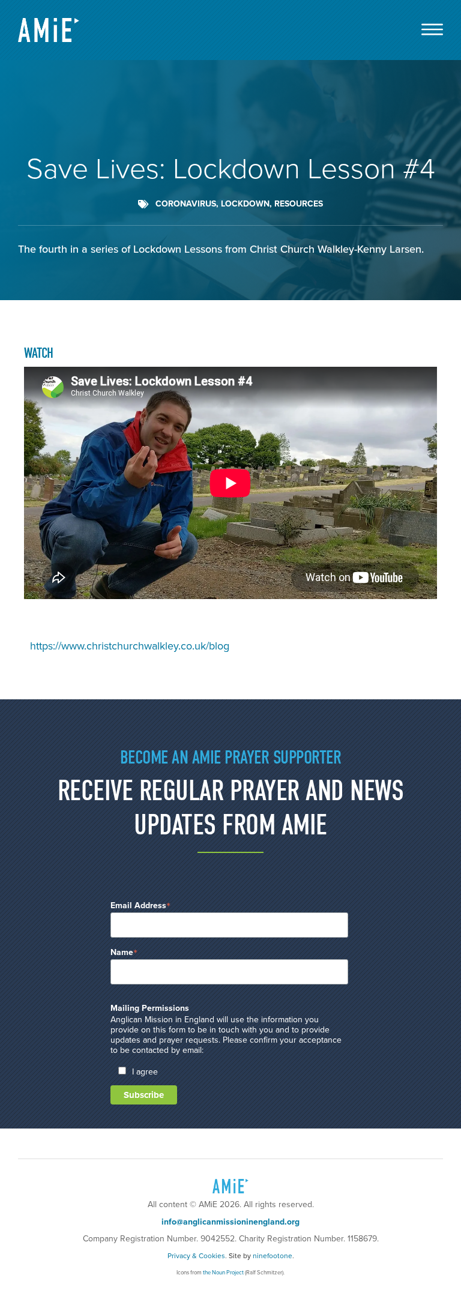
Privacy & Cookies (196, 1256)
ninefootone (272, 1256)
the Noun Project (223, 1272)
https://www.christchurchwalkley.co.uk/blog (129, 645)
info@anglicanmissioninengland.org (230, 1222)
